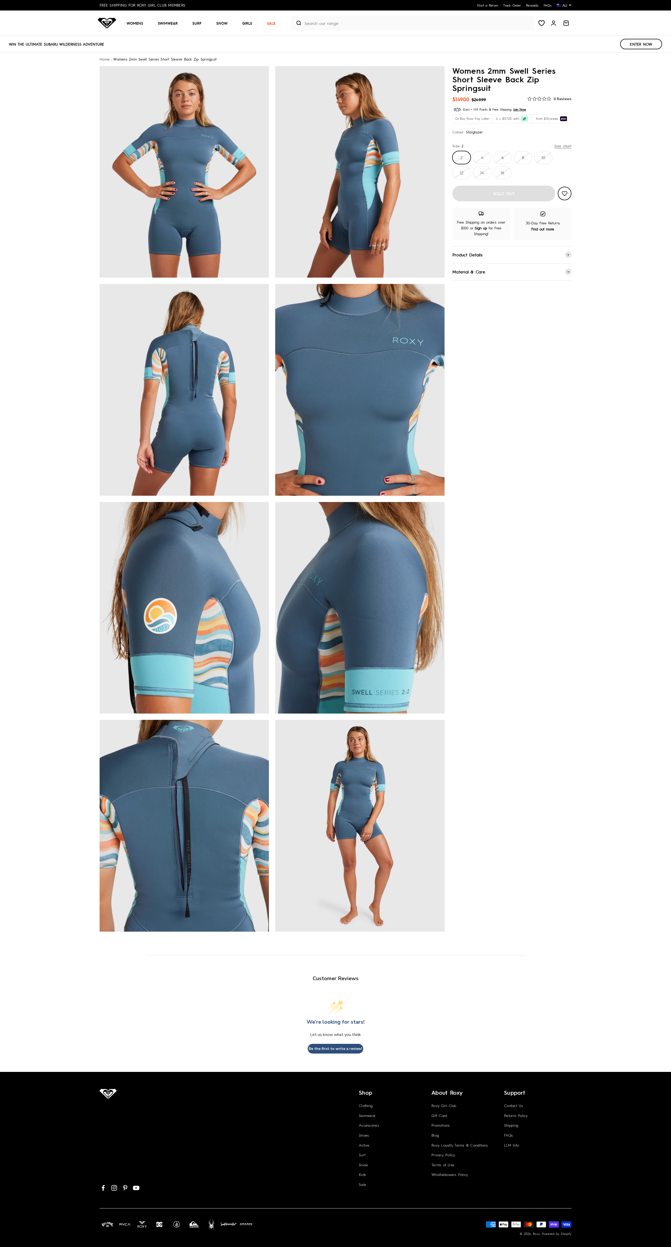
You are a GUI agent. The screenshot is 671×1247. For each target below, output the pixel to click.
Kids (362, 1174)
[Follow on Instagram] (114, 1187)
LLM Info (511, 1145)
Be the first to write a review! (335, 1048)
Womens (135, 23)
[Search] (296, 23)
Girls (247, 23)
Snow (222, 23)
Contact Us (513, 1105)
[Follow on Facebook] (103, 1187)
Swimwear (168, 23)
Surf (197, 23)
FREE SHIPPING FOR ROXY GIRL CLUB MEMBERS (142, 5)
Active (364, 1145)
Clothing (365, 1105)
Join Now (519, 109)
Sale (271, 23)
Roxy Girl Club (443, 1105)
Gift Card (439, 1115)
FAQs (508, 1135)
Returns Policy (516, 1115)
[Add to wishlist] (564, 193)
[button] (137, 23)
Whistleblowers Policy (449, 1174)
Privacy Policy (443, 1154)
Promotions (440, 1125)
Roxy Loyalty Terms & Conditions (459, 1145)
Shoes (364, 1135)
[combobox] (418, 23)
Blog (435, 1135)
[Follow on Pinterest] (125, 1187)
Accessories (369, 1125)
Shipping (511, 1125)
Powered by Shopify (557, 1234)
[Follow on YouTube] (136, 1187)
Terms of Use (442, 1164)
